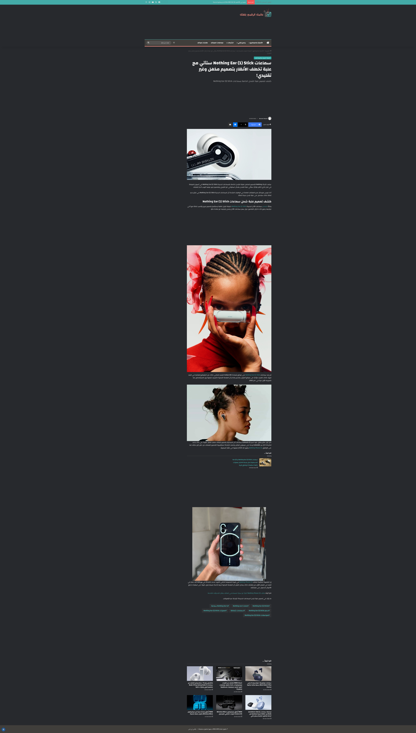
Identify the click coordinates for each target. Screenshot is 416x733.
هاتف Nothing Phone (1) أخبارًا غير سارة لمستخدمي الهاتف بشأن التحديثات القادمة (236, 593)
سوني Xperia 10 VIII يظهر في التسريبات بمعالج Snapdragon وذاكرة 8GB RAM (222, 2)
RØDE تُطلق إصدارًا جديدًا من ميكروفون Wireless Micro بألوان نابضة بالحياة (200, 712)
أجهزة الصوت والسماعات (244, 51)
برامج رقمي (242, 42)
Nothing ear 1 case (240, 606)
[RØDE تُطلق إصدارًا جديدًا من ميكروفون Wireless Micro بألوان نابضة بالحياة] (200, 702)
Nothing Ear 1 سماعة (219, 606)
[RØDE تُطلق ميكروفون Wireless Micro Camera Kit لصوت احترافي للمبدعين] (229, 702)
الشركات (231, 42)
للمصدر (265, 206)
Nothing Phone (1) (255, 447)
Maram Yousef (263, 118)
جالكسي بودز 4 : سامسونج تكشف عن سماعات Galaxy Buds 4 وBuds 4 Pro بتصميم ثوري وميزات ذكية (200, 685)
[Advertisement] (186, 22)
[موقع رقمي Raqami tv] (255, 13)
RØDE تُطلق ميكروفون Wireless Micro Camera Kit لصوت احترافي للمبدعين (229, 712)
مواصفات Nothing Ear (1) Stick (256, 615)
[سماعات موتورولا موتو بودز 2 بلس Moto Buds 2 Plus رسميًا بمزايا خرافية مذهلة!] (258, 673)
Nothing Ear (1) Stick (239, 206)
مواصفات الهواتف (217, 42)
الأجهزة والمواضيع (256, 42)
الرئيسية (267, 51)
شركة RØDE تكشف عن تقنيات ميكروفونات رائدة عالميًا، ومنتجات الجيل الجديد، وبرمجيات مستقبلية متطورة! (230, 686)
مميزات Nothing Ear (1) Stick (214, 610)
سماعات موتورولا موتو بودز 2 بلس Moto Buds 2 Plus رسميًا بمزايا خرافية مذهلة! (259, 685)
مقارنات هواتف (202, 42)
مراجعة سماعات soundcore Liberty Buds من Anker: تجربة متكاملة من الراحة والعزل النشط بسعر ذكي (259, 713)
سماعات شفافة (237, 610)
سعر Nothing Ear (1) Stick (258, 610)
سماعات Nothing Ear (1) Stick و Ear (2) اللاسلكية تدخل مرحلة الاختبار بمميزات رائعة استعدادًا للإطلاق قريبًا (245, 462)
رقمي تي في (192, 729)
